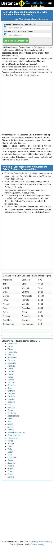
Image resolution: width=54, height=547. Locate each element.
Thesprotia (12, 351)
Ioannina (11, 401)
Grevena (11, 468)
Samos (10, 354)
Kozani (10, 451)
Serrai (10, 440)
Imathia (10, 465)
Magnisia (11, 365)
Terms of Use (31, 541)
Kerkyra (10, 476)
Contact (13, 544)
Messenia (11, 363)
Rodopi (10, 443)
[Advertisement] (27, 105)
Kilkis (9, 454)
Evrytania (11, 413)
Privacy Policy (44, 541)
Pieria (9, 446)
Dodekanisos (13, 415)
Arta (9, 421)
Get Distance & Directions (16, 40)
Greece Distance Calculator (36, 18)
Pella (9, 449)
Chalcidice (11, 457)
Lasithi (10, 374)
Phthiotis (11, 407)
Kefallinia (11, 393)
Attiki (9, 418)
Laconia (10, 379)
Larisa (10, 376)
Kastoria (11, 463)
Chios (9, 388)
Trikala (10, 349)
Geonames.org (37, 544)
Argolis (10, 426)
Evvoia (10, 410)
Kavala (10, 460)
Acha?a (10, 429)
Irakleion (11, 399)
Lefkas (10, 368)
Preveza (11, 360)
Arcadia (10, 424)
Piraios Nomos (13, 435)
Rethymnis (12, 357)
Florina (10, 471)
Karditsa (11, 396)
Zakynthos (12, 343)
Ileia (9, 404)
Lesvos (10, 371)
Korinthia (11, 382)
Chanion (11, 390)
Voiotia (10, 346)
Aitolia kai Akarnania (16, 432)
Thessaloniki (12, 438)
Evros (9, 474)
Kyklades (11, 385)
